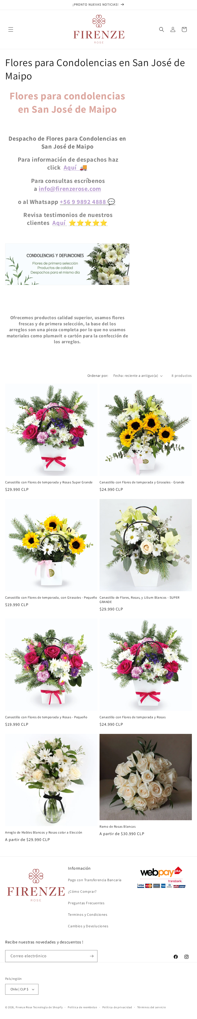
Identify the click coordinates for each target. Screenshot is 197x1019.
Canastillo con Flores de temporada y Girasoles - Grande (142, 482)
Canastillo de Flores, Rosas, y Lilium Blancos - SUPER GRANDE (140, 600)
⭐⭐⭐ (80, 223)
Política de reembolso (82, 1007)
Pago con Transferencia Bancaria (95, 880)
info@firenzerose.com (70, 188)
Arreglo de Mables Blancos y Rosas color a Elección (43, 832)
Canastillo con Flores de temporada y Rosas (132, 717)
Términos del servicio (151, 1007)
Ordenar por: (97, 375)
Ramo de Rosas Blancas (118, 827)
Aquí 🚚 (75, 167)
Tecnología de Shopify (48, 1007)
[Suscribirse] (91, 956)
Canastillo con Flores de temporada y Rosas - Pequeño (46, 717)
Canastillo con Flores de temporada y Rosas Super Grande (49, 482)
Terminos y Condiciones (87, 914)
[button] (10, 29)
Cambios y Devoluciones (88, 926)
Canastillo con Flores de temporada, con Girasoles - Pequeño (51, 598)
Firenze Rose (24, 1007)
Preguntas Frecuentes (86, 903)
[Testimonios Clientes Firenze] (67, 283)
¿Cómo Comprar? (82, 891)
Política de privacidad (117, 1007)
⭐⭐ (100, 223)
